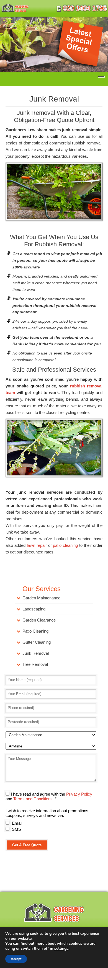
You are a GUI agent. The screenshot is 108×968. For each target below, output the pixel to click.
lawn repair (37, 545)
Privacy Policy (79, 794)
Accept (16, 959)
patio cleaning (65, 545)
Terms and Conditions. (33, 798)
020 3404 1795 (85, 8)
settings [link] (61, 948)
